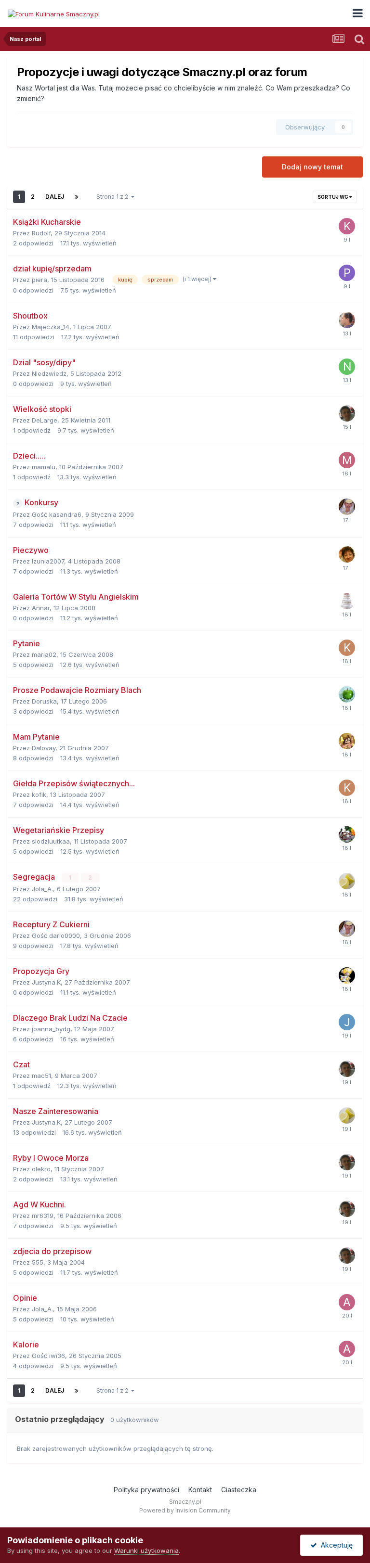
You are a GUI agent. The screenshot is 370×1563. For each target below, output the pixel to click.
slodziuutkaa (51, 841)
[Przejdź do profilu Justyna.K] (347, 975)
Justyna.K (46, 982)
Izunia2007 (48, 561)
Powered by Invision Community (185, 1510)
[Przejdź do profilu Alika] (347, 1302)
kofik (39, 794)
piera (39, 279)
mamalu (43, 467)
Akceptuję (335, 1545)
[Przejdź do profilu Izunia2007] (347, 554)
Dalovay (43, 748)
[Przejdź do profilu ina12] (347, 881)
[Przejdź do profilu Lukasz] (347, 320)
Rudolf (41, 233)
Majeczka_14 (50, 327)
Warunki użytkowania (146, 1550)
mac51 (41, 1075)
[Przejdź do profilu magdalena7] (347, 460)
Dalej (54, 196)
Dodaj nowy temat (312, 167)
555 (37, 1262)
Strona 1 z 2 (113, 196)
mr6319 (42, 1215)
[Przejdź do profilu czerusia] (347, 694)
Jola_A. (42, 889)
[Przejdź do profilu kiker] (347, 226)
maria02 (44, 654)
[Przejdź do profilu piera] (347, 273)
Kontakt (200, 1490)
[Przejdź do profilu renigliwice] (347, 741)
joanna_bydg (51, 1029)
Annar (41, 608)
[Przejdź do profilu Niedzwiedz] (347, 367)
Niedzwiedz (49, 373)
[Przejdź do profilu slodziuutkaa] (347, 834)
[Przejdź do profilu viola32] (347, 507)
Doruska (44, 701)
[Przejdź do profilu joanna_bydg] (347, 1022)
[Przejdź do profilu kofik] (347, 648)
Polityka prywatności (146, 1490)
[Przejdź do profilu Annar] (347, 601)
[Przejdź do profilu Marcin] (347, 413)
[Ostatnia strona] (76, 197)
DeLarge (44, 420)
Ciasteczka (238, 1490)
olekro (41, 1169)
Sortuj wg (333, 197)
